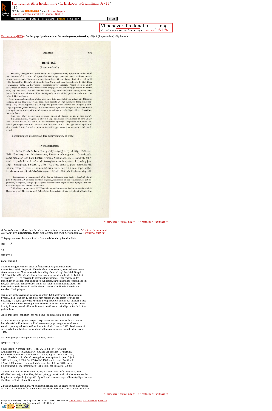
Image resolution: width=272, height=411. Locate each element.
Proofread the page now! (94, 230)
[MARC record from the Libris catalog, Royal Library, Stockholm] (28, 11)
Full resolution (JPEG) (12, 36)
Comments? (73, 19)
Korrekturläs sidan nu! (94, 233)
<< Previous (47, 14)
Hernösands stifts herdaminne (34, 3)
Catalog (35, 19)
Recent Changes (49, 19)
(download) (75, 400)
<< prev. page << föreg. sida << (119, 221)
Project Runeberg (21, 19)
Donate (61, 19)
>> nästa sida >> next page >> (153, 221)
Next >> (59, 14)
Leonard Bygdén (56, 11)
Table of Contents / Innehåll (26, 14)
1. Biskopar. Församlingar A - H (84, 3)
